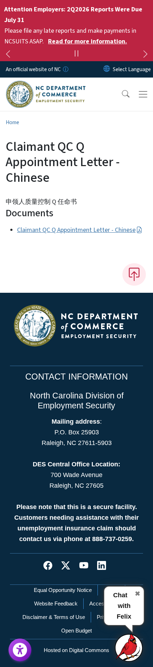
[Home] (46, 85)
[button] (121, 94)
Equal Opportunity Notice (63, 590)
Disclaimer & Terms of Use (53, 617)
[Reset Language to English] (107, 69)
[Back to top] (134, 274)
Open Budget (76, 631)
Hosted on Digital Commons (76, 650)
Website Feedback (56, 603)
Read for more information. (87, 41)
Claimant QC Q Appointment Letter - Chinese (76, 230)
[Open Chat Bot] (129, 647)
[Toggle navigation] (143, 94)
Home (12, 122)
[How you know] (65, 69)
